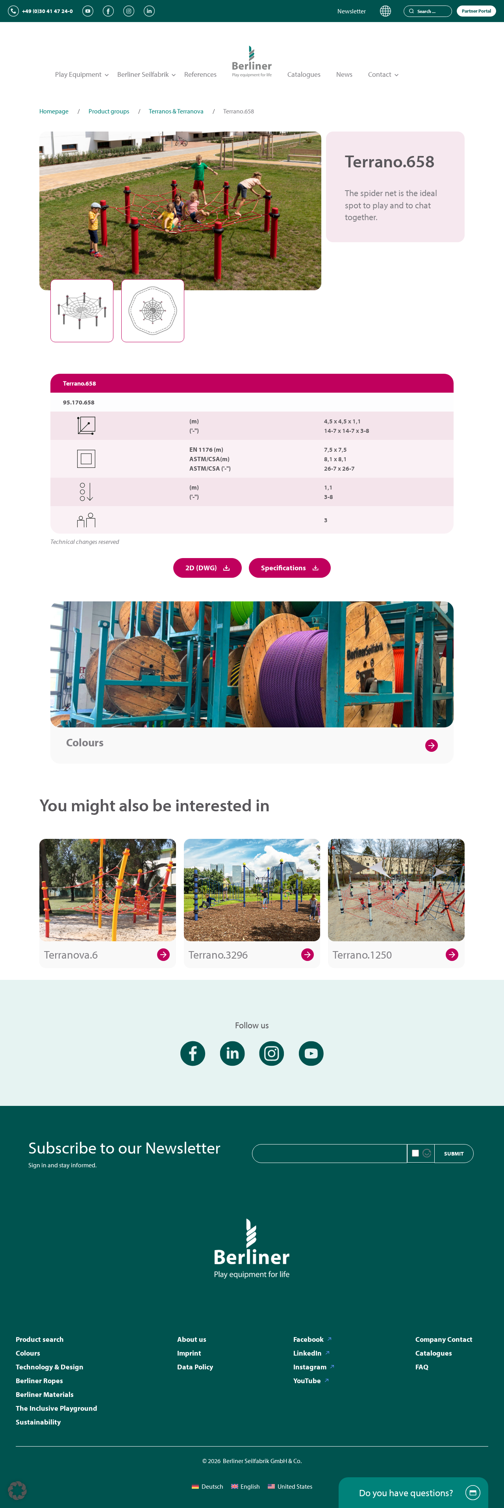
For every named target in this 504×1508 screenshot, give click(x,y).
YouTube (307, 1380)
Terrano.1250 (362, 954)
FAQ (421, 1366)
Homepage (54, 111)
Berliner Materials (45, 1394)
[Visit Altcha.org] (426, 1153)
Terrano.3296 (218, 954)
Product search (40, 1339)
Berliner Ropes (39, 1380)
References (200, 74)
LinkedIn (307, 1353)
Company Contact (443, 1339)
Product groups (109, 111)
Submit (454, 1153)
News (344, 74)
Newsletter (351, 11)
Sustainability (38, 1421)
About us (191, 1339)
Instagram (309, 1366)
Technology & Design (49, 1366)
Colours (85, 742)
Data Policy (195, 1366)
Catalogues (304, 74)
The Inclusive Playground (56, 1408)
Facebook (308, 1339)
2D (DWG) (201, 567)
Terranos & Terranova (176, 111)
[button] (17, 1490)
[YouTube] (87, 11)
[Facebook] (108, 11)
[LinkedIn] (149, 11)
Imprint (189, 1353)
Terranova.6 (71, 954)
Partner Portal (476, 11)
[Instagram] (128, 11)
